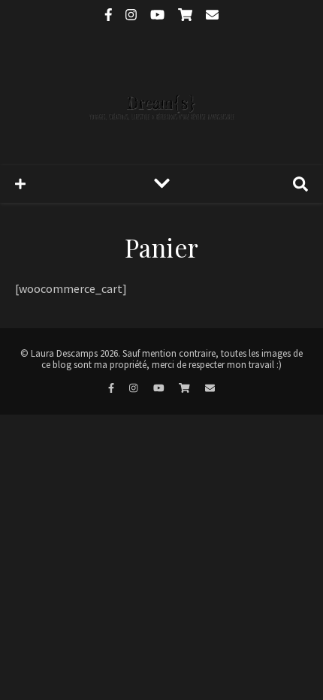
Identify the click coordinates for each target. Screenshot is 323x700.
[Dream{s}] (161, 97)
